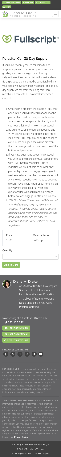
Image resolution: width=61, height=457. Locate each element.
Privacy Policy (21, 437)
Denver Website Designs (38, 444)
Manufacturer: (41, 235)
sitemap (16, 453)
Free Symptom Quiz (18, 340)
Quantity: (7, 250)
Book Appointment (17, 334)
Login (8, 7)
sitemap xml (27, 453)
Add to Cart (11, 264)
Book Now (29, 3)
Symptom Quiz (44, 3)
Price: (9, 235)
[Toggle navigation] (55, 14)
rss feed (37, 453)
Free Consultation (13, 3)
